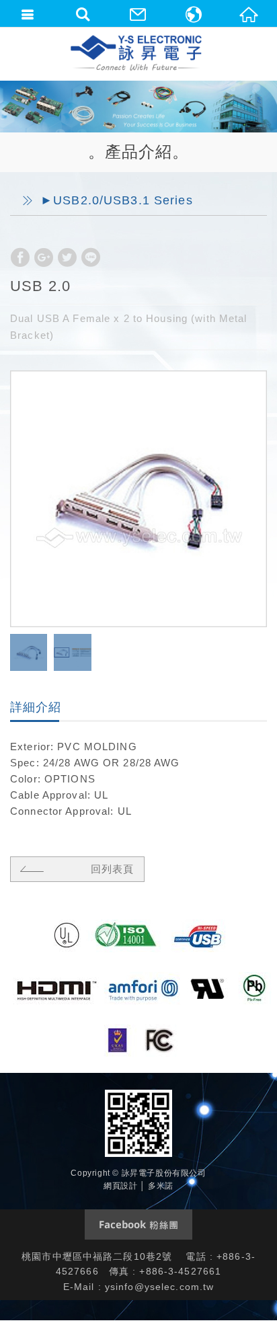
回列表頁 (112, 869)
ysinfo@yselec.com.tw (159, 1286)
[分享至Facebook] (20, 257)
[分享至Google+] (44, 257)
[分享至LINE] (91, 257)
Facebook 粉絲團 (138, 1224)
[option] (138, 498)
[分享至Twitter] (67, 257)
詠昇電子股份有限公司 (137, 54)
